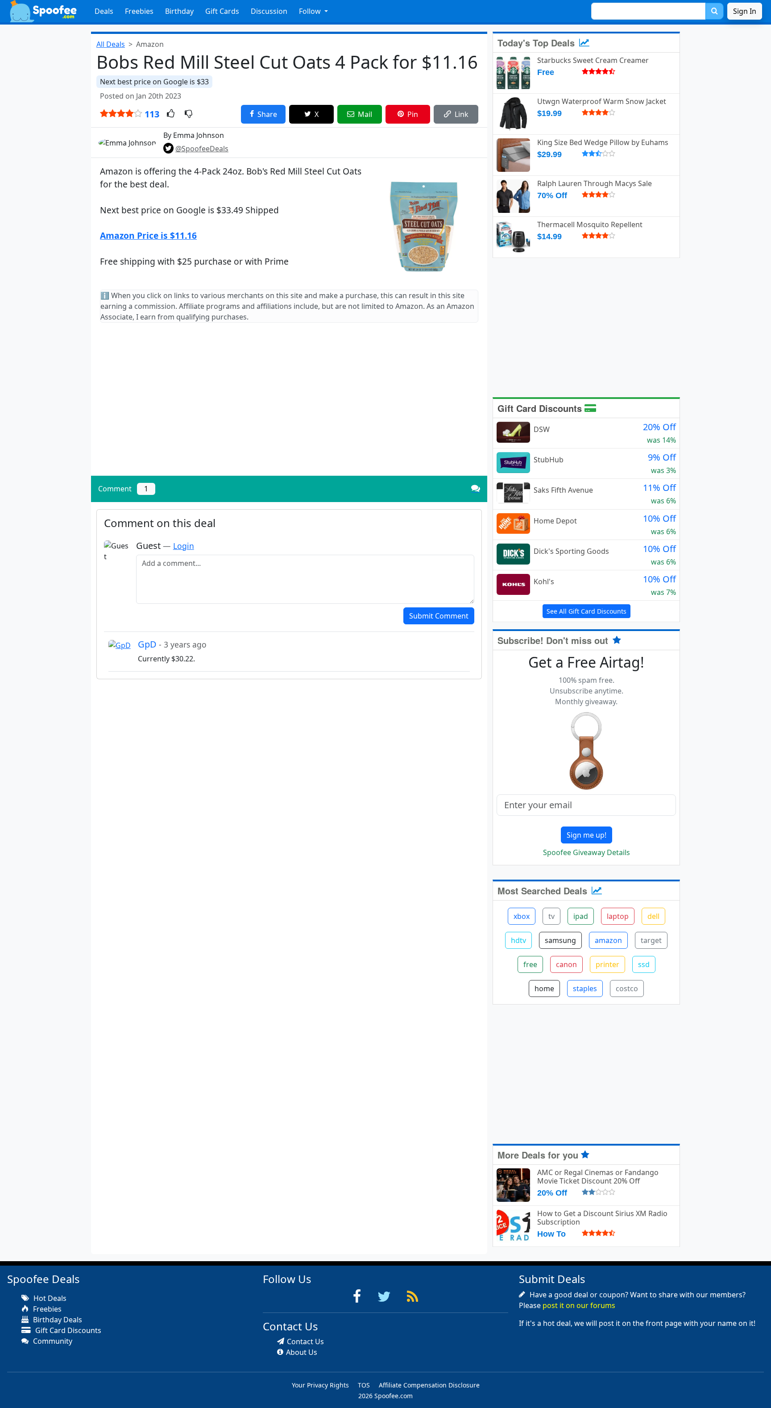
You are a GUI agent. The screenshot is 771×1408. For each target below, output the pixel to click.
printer (607, 964)
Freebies (139, 11)
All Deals (110, 44)
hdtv (518, 940)
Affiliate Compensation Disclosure (429, 1385)
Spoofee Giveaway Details (586, 852)
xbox (522, 916)
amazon (608, 940)
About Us (301, 1352)
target (651, 940)
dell (653, 916)
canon (566, 964)
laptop (618, 916)
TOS (364, 1385)
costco (627, 988)
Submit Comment (438, 616)
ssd (644, 964)
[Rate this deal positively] (170, 114)
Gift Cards (222, 11)
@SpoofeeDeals (201, 149)
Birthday (179, 11)
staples (585, 988)
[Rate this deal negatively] (188, 114)
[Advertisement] (289, 406)
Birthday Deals (56, 1320)
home (544, 988)
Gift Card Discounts (540, 408)
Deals (104, 11)
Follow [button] (311, 11)
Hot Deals (49, 1298)
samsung (560, 940)
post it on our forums (579, 1305)
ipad (580, 916)
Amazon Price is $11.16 (148, 235)
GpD (172, 644)
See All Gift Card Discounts (586, 611)
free (530, 964)
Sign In (744, 11)
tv (551, 916)
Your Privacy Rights (320, 1385)
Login (183, 545)
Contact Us (305, 1341)
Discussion (269, 11)
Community (51, 1341)
